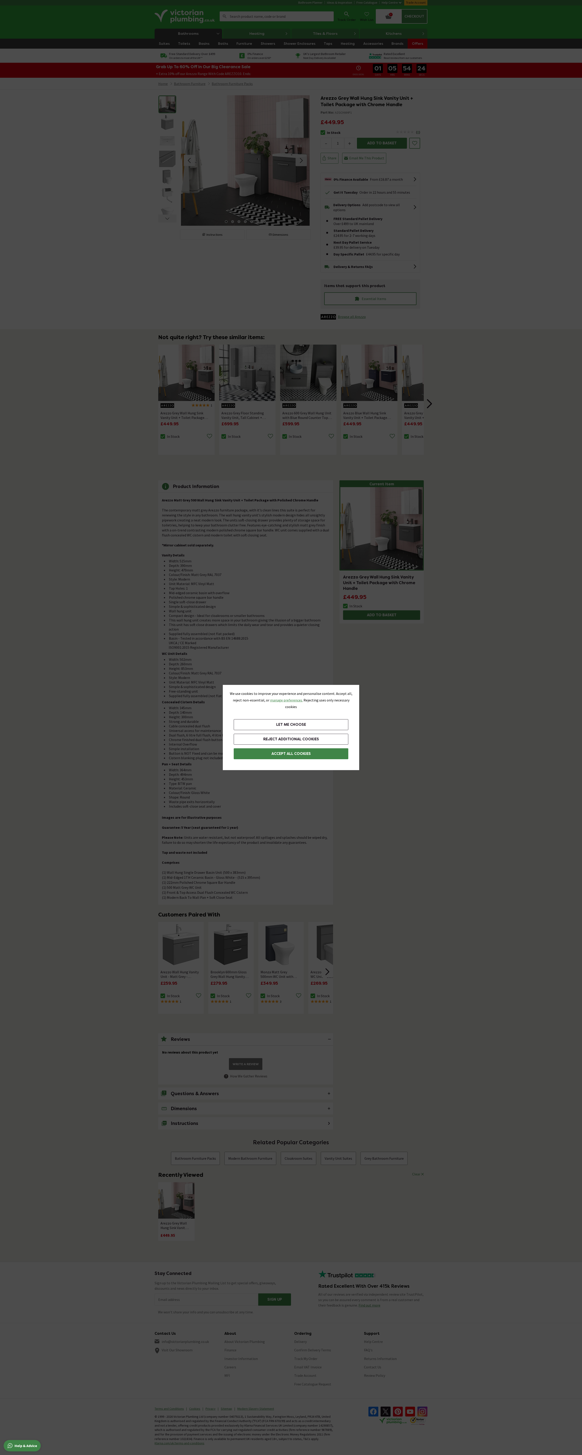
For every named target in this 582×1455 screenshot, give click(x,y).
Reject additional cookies (291, 739)
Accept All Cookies (291, 753)
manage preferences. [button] (286, 700)
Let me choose (291, 724)
